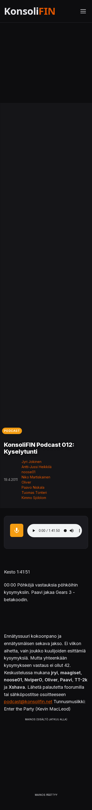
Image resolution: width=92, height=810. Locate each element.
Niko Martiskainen (36, 477)
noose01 (28, 472)
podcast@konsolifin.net (28, 701)
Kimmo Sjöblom (34, 498)
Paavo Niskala (33, 487)
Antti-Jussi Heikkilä (37, 467)
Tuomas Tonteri (34, 492)
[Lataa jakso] (16, 530)
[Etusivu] (39, 11)
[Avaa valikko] (83, 11)
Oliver (26, 482)
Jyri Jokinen (31, 462)
